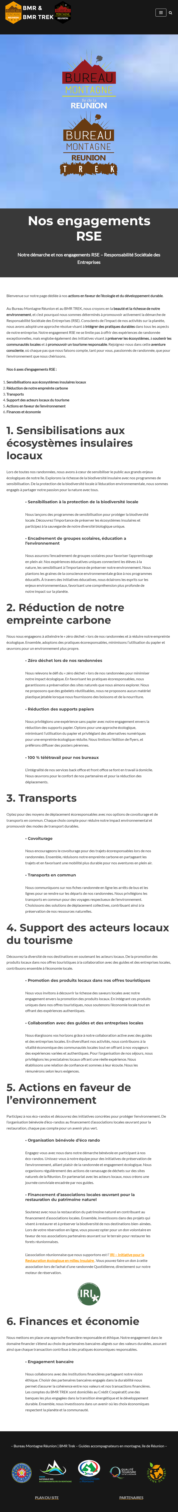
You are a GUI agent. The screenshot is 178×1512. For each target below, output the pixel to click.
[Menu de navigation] (161, 13)
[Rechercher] (170, 12)
